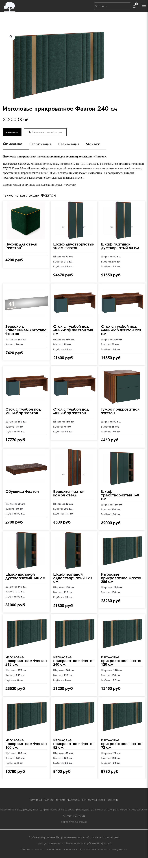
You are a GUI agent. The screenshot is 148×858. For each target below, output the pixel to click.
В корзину (12, 132)
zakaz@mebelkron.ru (74, 821)
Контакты (112, 800)
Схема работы (96, 800)
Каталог (49, 800)
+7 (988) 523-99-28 (74, 815)
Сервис (60, 800)
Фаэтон (48, 195)
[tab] (16, 145)
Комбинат (36, 800)
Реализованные (76, 800)
